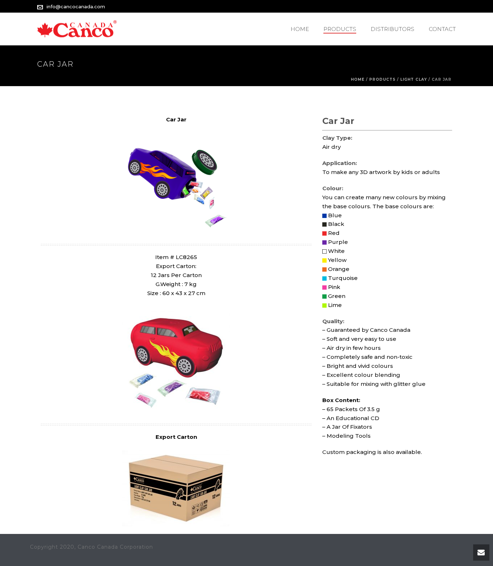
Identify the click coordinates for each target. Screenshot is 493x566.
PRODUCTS (339, 29)
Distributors (392, 29)
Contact (442, 29)
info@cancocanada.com (76, 6)
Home (300, 29)
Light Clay (413, 79)
